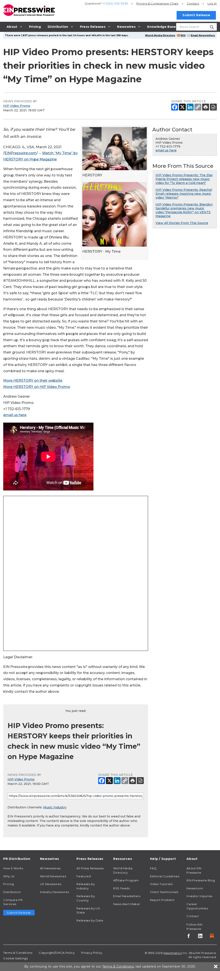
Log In (212, 3)
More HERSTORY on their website (32, 380)
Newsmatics (172, 953)
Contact (193, 3)
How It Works (13, 868)
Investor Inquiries (199, 896)
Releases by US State (88, 910)
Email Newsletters (203, 35)
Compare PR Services (13, 902)
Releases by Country (85, 898)
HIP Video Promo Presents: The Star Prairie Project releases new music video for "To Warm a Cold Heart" (184, 179)
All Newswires (50, 868)
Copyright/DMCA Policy (57, 952)
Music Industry (54, 807)
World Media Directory (160, 35)
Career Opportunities (197, 906)
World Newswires (53, 876)
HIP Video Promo (16, 106)
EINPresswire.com (21, 153)
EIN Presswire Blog (200, 880)
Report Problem (162, 900)
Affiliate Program (126, 880)
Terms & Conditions (17, 952)
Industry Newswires (54, 892)
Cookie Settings (15, 958)
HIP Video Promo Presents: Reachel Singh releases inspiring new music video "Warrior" (184, 193)
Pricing (157, 3)
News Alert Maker (126, 904)
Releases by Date (89, 920)
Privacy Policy (91, 952)
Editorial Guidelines (164, 876)
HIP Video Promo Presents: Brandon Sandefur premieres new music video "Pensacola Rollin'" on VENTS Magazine (184, 210)
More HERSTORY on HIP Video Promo (36, 387)
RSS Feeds (121, 888)
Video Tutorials (161, 884)
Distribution (12, 892)
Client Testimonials (164, 892)
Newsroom (194, 888)
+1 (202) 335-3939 (115, 3)
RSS (183, 35)
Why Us (8, 876)
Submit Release (196, 15)
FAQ (153, 868)
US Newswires (50, 884)
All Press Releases (90, 868)
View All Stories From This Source (182, 223)
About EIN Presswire (194, 870)
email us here (14, 415)
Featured (83, 876)
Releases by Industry (85, 886)
